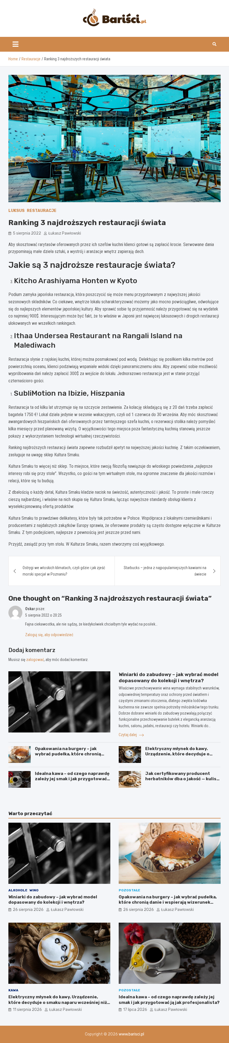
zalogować (35, 659)
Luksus (16, 210)
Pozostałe (129, 890)
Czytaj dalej (128, 734)
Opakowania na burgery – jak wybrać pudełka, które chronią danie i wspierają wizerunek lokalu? (68, 757)
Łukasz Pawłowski (64, 233)
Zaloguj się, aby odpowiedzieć (49, 635)
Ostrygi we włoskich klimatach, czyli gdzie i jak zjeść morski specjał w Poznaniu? (64, 570)
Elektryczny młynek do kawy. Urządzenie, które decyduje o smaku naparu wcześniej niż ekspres (177, 757)
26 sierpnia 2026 (28, 909)
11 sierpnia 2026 (27, 1009)
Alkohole (17, 890)
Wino (34, 890)
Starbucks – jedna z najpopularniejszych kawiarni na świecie (165, 570)
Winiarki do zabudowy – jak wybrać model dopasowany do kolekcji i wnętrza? (52, 899)
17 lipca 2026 (135, 1009)
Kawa (13, 990)
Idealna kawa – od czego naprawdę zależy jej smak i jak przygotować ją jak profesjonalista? (72, 779)
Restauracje (41, 210)
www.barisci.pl (131, 1034)
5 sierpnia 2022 (27, 233)
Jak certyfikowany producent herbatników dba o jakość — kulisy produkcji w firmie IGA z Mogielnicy (182, 782)
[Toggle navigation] (15, 44)
